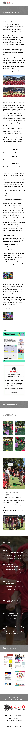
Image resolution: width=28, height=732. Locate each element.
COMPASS (5, 696)
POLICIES (9, 697)
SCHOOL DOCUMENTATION (16, 696)
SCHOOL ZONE (16, 697)
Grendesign (5, 728)
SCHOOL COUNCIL (19, 699)
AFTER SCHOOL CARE (8, 699)
